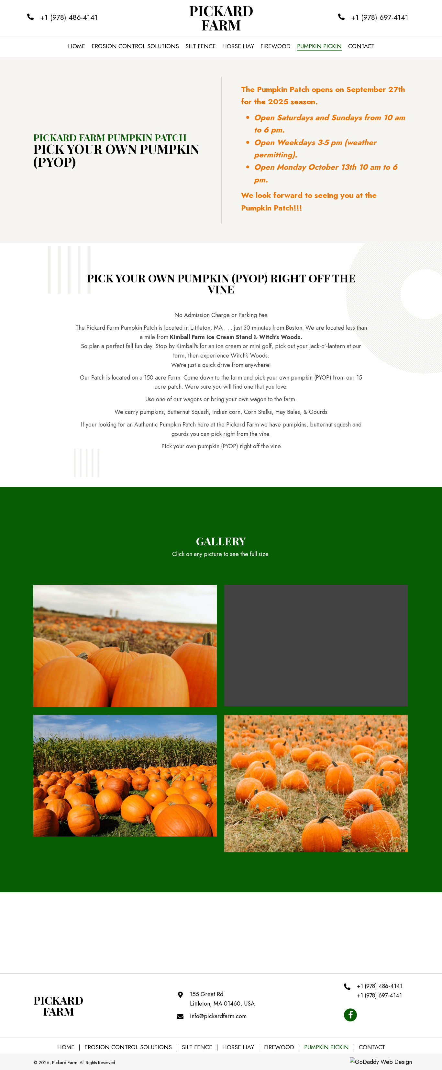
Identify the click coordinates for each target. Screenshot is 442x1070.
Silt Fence (197, 1047)
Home (65, 1047)
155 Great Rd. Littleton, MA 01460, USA (222, 999)
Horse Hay (238, 1047)
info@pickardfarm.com (218, 1016)
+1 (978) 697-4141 (379, 17)
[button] (350, 1014)
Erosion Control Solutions (128, 1047)
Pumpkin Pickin (326, 1047)
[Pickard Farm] (125, 646)
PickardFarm (221, 17)
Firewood (279, 1047)
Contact (372, 1047)
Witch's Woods (280, 337)
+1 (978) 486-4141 (69, 17)
